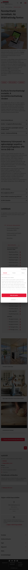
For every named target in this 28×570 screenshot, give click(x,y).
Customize (13, 299)
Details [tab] (14, 272)
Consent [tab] (5, 272)
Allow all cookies (14, 295)
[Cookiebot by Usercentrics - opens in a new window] (21, 269)
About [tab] (23, 272)
